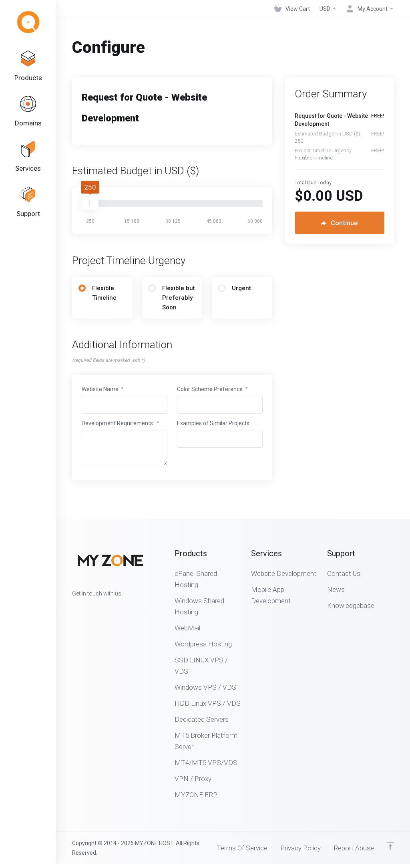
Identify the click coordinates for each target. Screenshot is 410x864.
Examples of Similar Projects (213, 423)
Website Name (103, 389)
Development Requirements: (120, 423)
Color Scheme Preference (212, 389)
